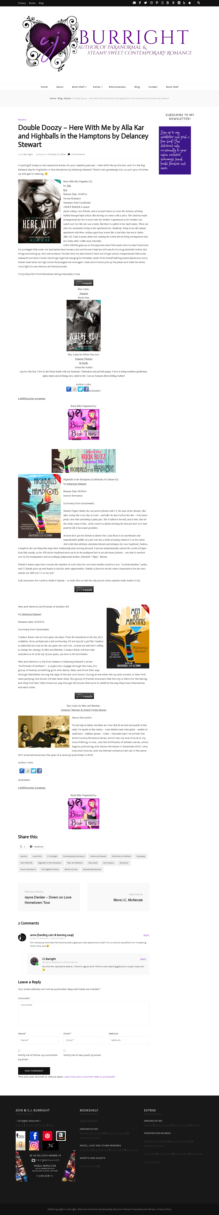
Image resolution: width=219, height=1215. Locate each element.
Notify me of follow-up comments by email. (38, 1057)
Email (67, 1033)
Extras (96, 86)
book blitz (37, 856)
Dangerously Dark (90, 1137)
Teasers (148, 1125)
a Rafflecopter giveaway (31, 398)
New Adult (92, 863)
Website (113, 1033)
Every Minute (101, 1149)
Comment (24, 998)
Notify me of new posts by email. (82, 1055)
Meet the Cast (162, 1125)
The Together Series (50, 869)
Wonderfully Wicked (92, 869)
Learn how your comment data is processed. (89, 1076)
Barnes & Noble (81, 709)
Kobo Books (99, 709)
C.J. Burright (52, 856)
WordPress (150, 1209)
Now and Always (89, 1166)
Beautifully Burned (116, 1133)
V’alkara (196, 1125)
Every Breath (118, 1149)
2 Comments (78, 154)
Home (44, 86)
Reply (146, 935)
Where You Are (71, 869)
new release (108, 863)
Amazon (83, 293)
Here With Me (26, 863)
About (59, 86)
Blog (41, 3)
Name (22, 1033)
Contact (152, 86)
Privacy (22, 3)
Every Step (132, 1149)
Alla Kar (24, 856)
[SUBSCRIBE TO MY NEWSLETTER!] (175, 173)
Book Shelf (78, 86)
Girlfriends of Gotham (121, 856)
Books (32, 3)
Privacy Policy (164, 1209)
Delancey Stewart (76, 483)
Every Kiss (86, 1149)
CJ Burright (27, 154)
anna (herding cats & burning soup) (52, 935)
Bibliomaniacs (117, 86)
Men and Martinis (75, 863)
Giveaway (141, 856)
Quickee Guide (181, 1125)
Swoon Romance (28, 869)
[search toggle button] (198, 3)
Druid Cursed (152, 1161)
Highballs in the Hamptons (50, 863)
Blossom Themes (122, 1209)
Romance (124, 863)
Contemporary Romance (74, 856)
